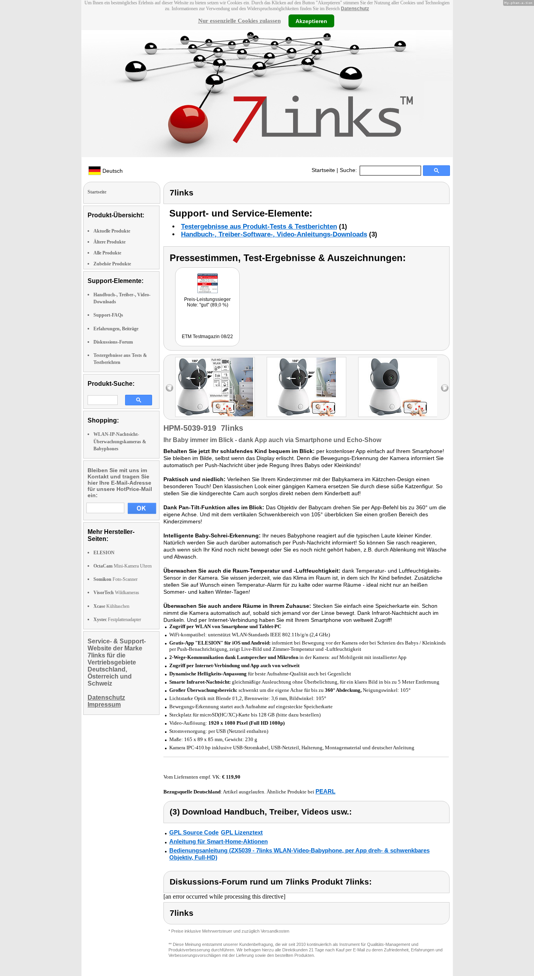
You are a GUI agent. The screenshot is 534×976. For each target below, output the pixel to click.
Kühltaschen (111, 606)
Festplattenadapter (117, 619)
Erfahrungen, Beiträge (115, 328)
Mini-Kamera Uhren (122, 566)
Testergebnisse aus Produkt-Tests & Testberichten (259, 226)
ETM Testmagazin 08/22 (207, 336)
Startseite (323, 170)
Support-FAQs (108, 315)
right (444, 388)
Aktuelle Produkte (111, 231)
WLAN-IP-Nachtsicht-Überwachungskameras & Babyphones (119, 441)
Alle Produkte (107, 253)
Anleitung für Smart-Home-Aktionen (218, 841)
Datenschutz (355, 8)
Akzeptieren (311, 21)
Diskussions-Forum (113, 342)
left (169, 388)
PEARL (325, 791)
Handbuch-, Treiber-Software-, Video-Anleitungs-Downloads (274, 234)
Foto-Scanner (115, 579)
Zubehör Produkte (112, 264)
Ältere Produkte (109, 242)
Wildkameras (116, 592)
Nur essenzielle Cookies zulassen (239, 21)
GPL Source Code (194, 832)
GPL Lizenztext (242, 832)
